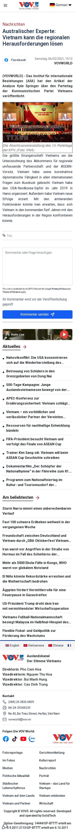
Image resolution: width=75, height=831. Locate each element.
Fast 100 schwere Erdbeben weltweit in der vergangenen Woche (36, 524)
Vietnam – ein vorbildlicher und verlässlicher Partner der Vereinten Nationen (34, 415)
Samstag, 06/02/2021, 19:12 (53, 58)
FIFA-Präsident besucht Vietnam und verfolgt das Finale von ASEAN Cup (34, 441)
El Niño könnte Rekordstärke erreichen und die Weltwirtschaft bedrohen (36, 578)
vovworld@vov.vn (19, 719)
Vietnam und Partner (16, 803)
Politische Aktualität (15, 776)
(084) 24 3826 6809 (21, 702)
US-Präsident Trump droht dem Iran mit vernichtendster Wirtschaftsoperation (35, 606)
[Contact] (5, 826)
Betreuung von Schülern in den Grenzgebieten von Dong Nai (30, 373)
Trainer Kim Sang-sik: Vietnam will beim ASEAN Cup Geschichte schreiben (37, 455)
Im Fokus (8, 760)
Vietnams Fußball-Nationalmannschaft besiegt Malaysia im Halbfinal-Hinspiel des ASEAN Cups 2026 (35, 620)
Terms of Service (11, 292)
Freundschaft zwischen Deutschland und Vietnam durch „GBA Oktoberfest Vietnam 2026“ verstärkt (35, 538)
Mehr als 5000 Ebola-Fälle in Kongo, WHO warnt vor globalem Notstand (34, 565)
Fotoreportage (12, 752)
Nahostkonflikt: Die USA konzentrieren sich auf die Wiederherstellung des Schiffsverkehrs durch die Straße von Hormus (36, 360)
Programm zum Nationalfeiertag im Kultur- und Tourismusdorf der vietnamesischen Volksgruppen (34, 482)
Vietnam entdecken (52, 795)
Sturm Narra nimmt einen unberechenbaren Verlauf (36, 510)
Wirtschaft (46, 803)
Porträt (44, 776)
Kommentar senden (34, 314)
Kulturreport (47, 760)
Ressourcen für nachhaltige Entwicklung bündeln (38, 428)
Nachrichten (13, 24)
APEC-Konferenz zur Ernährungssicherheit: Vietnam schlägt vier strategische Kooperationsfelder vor (39, 401)
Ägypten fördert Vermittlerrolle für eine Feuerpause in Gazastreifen (34, 592)
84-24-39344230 (19, 707)
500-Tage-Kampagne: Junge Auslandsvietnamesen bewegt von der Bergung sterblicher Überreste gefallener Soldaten (36, 387)
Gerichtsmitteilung (52, 752)
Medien (7, 768)
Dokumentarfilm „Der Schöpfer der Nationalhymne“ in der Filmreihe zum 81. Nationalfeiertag (37, 469)
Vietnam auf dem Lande (18, 795)
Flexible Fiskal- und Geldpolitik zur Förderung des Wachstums (29, 633)
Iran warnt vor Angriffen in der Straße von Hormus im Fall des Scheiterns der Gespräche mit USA (35, 552)
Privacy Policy (59, 289)
